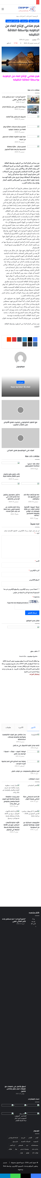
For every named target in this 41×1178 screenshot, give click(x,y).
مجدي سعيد (35, 1149)
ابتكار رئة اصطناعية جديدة (20, 386)
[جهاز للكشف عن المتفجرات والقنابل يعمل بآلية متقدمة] (21, 1107)
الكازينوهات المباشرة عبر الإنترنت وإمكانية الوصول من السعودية (31, 825)
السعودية (35, 1141)
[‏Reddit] (9, 339)
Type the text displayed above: (17, 603)
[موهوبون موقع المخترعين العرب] (27, 9)
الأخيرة (21, 727)
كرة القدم (12, 1145)
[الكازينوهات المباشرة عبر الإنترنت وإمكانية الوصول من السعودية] (30, 815)
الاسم (37, 561)
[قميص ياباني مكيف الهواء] (33, 1117)
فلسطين (20, 1145)
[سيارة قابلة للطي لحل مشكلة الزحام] (33, 109)
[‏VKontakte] (35, 344)
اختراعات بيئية (20, 16)
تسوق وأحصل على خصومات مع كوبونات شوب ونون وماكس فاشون (15, 1089)
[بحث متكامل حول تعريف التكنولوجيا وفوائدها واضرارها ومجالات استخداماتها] (33, 737)
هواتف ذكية (35, 1153)
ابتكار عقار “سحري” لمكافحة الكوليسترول (32, 464)
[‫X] (30, 339)
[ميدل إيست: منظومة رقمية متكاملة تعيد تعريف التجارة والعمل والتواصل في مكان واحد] (10, 789)
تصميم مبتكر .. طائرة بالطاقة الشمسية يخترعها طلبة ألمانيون (15, 148)
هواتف (10, 1149)
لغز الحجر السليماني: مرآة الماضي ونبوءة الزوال (31, 798)
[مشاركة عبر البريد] (30, 344)
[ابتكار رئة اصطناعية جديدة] (33, 1107)
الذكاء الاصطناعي (13, 1138)
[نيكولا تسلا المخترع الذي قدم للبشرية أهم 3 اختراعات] (33, 764)
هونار (21, 1153)
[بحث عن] (38, 9)
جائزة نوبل (15, 1141)
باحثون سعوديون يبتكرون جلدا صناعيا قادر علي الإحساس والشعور (11, 496)
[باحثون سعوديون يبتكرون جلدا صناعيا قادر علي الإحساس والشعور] (11, 487)
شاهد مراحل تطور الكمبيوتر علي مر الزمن (26, 745)
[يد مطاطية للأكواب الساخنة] (8, 1108)
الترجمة (23, 1138)
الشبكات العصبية (25, 1141)
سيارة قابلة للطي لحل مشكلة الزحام (14, 106)
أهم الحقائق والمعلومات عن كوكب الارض (25, 771)
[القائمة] (3, 9)
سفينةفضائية (34, 1145)
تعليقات (8, 727)
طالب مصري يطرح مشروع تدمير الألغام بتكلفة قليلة (11, 475)
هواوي (27, 1153)
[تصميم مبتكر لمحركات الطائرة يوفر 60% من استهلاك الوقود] (33, 129)
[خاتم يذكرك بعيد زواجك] (21, 1117)
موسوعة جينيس (24, 1149)
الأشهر (33, 727)
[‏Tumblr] (19, 339)
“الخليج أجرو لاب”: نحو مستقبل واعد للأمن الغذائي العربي (14, 98)
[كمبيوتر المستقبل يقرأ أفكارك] (33, 119)
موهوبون (34, 39)
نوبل (16, 1149)
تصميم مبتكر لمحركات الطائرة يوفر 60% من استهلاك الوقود (14, 128)
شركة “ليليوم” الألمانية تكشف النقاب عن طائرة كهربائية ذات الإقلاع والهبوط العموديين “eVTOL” (31, 511)
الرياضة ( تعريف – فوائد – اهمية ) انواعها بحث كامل (15, 752)
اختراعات (29, 16)
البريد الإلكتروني (34, 570)
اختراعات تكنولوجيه (12, 21)
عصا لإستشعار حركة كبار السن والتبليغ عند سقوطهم (31, 496)
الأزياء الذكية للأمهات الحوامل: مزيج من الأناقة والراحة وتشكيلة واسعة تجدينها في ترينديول (11, 826)
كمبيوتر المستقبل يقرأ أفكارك (16, 116)
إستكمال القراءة (34, 674)
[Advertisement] (20, 699)
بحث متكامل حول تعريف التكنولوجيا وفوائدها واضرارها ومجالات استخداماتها (14, 737)
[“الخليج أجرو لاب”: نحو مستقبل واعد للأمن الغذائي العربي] (33, 99)
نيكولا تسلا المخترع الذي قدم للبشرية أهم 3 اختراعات (14, 762)
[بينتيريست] (14, 339)
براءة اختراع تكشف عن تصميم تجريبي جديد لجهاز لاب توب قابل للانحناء (12, 509)
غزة (27, 1145)
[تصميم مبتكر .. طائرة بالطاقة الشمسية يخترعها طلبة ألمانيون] (33, 151)
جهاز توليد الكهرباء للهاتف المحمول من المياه (14, 138)
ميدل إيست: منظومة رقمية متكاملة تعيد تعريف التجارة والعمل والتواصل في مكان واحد (10, 800)
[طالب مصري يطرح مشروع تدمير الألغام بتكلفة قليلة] (11, 467)
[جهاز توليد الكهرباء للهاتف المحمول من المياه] (33, 139)
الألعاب (30, 1138)
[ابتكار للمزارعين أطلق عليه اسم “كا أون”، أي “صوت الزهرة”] (8, 1119)
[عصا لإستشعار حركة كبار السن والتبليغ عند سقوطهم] (30, 487)
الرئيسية (35, 16)
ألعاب (36, 1138)
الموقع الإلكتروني (34, 580)
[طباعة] (25, 344)
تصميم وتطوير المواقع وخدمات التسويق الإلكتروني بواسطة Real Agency (20, 1166)
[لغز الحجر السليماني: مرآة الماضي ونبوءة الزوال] (30, 789)
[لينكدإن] (25, 339)
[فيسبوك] (35, 339)
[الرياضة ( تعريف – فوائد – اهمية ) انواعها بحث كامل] (33, 754)
